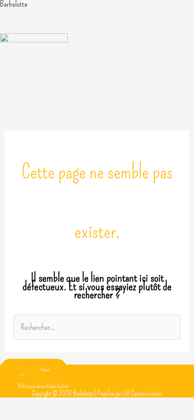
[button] (97, 24)
